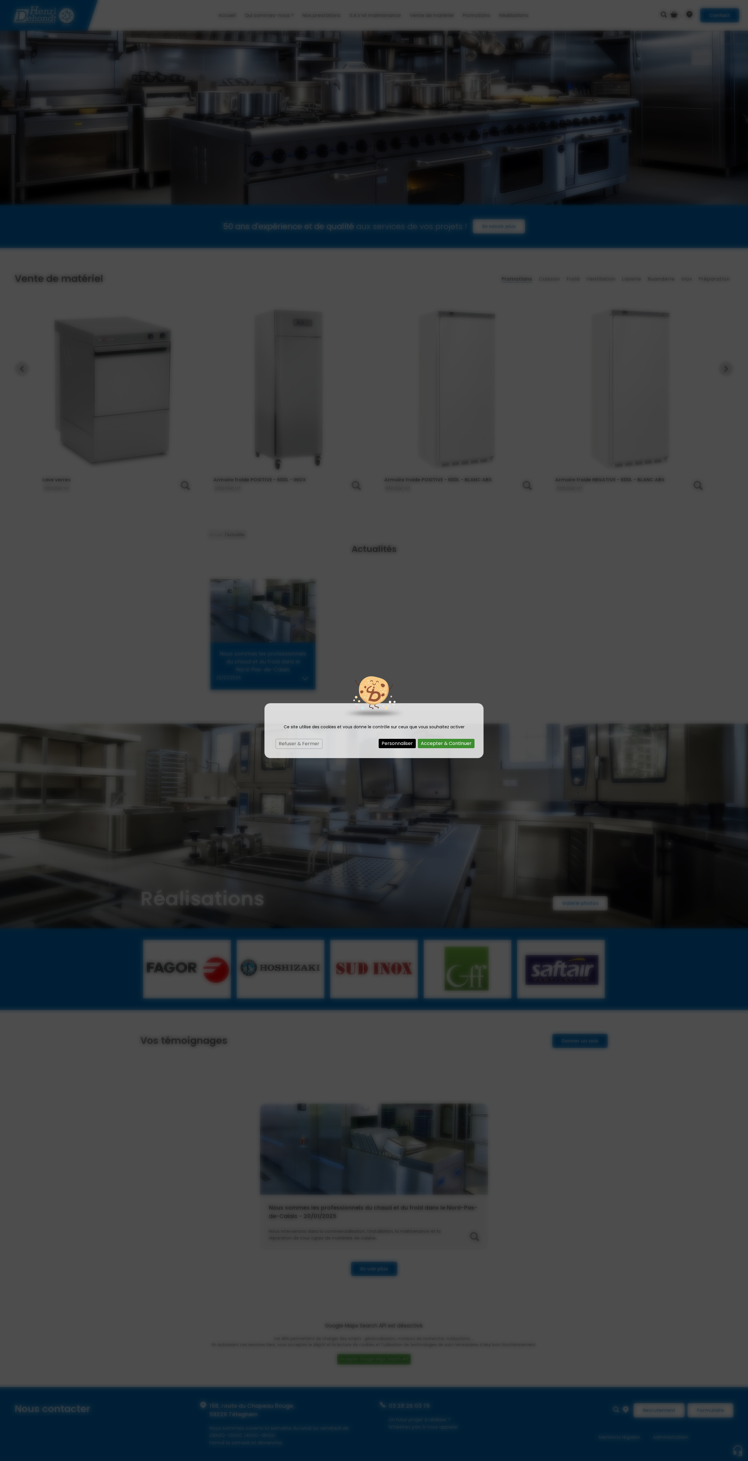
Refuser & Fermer (299, 743)
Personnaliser (397, 743)
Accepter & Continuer (446, 743)
